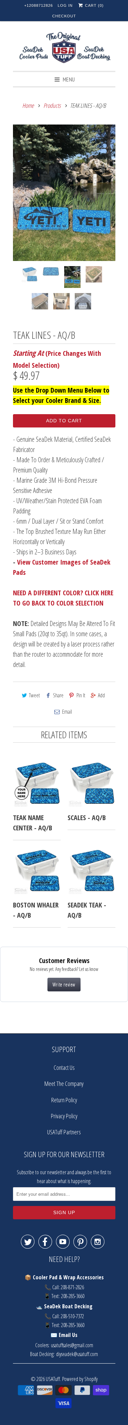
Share (58, 695)
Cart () (94, 5)
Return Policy (64, 1100)
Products (52, 105)
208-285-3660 (72, 1296)
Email (67, 711)
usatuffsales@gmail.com (72, 1345)
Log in (65, 5)
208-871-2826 (72, 1287)
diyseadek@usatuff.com (77, 1354)
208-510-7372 (72, 1316)
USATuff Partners (64, 1132)
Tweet (34, 695)
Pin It (80, 695)
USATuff (53, 1379)
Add (101, 695)
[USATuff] (64, 48)
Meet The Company (64, 1083)
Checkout (64, 16)
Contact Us (64, 1067)
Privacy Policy (64, 1116)
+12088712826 (38, 5)
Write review (64, 984)
